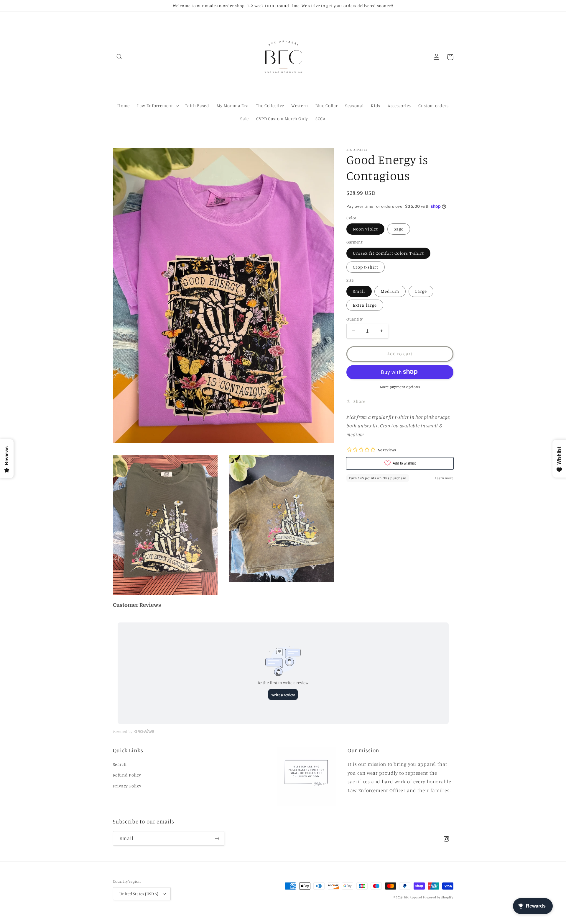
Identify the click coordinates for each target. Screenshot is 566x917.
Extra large (365, 304)
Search (120, 764)
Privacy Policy (127, 785)
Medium (390, 290)
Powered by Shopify (438, 897)
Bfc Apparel (413, 897)
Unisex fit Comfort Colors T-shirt (388, 252)
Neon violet (365, 228)
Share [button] (359, 400)
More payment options (400, 386)
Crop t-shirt (365, 266)
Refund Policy (127, 774)
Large (421, 290)
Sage (399, 228)
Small (359, 290)
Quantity (354, 318)
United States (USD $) (139, 893)
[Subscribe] (217, 838)
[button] (119, 57)
